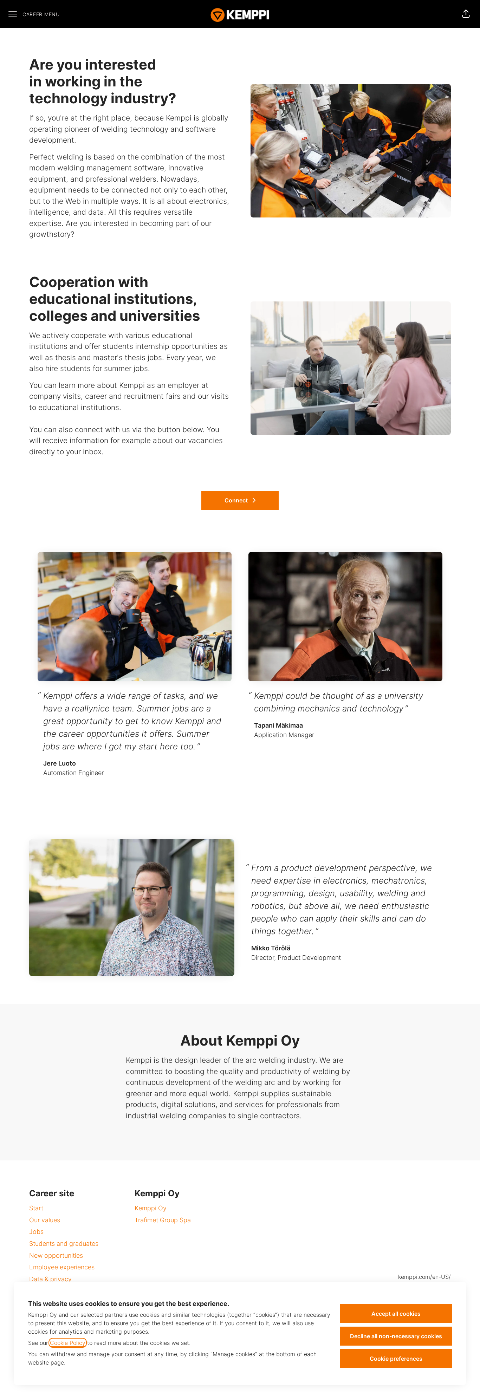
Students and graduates (63, 1243)
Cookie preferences (396, 1358)
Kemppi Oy (151, 1208)
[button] (466, 14)
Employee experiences (62, 1267)
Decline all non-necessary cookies (396, 1336)
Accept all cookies (396, 1313)
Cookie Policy (67, 1342)
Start (36, 1208)
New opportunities (56, 1255)
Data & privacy (50, 1279)
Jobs (36, 1231)
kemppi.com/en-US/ (424, 1276)
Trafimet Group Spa (163, 1220)
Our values (44, 1220)
